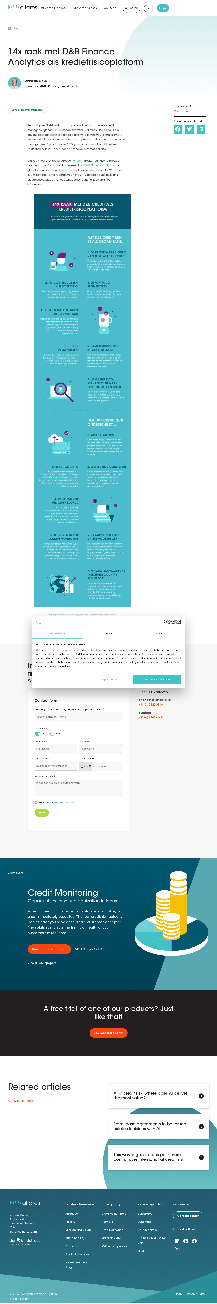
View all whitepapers (42, 963)
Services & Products (54, 8)
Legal (179, 1294)
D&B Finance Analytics (99, 165)
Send (42, 812)
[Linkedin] (177, 1241)
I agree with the (57, 802)
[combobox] (78, 716)
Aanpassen (106, 679)
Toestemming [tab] (58, 633)
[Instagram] (177, 1249)
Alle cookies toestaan (157, 679)
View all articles (21, 1100)
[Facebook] (186, 1241)
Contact (110, 8)
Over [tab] (159, 633)
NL (148, 8)
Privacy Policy (196, 1294)
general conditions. (65, 802)
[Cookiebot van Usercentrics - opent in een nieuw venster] (166, 622)
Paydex (76, 161)
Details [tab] (108, 633)
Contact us (181, 111)
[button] (178, 129)
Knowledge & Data (85, 8)
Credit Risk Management (26, 109)
